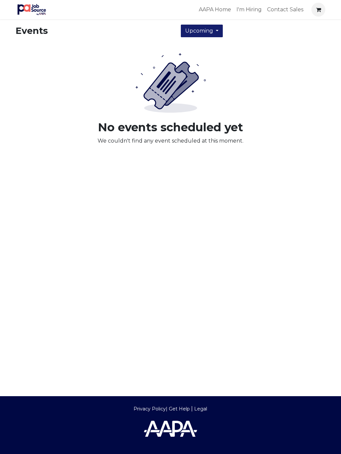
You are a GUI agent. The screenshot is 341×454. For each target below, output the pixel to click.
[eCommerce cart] (318, 10)
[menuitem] (215, 9)
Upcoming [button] (199, 31)
